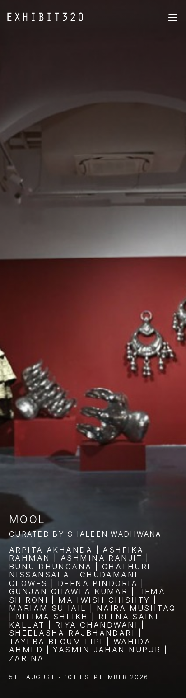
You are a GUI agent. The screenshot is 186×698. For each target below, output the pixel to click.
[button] (172, 17)
